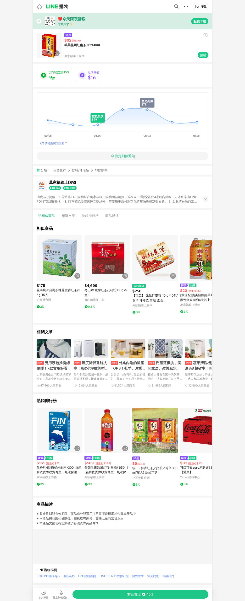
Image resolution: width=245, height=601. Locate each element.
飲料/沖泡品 (80, 170)
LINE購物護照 (87, 576)
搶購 (203, 55)
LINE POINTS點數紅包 (114, 576)
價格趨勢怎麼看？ (56, 143)
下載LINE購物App (48, 576)
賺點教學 (138, 576)
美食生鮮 (59, 170)
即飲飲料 (101, 170)
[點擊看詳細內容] (59, 258)
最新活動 (69, 576)
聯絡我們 (168, 576)
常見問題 (153, 576)
